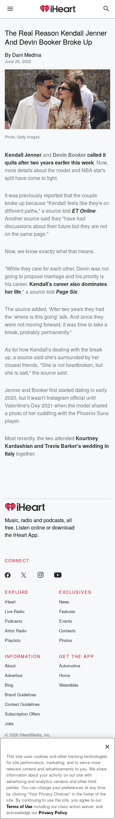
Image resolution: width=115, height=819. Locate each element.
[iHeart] (57, 9)
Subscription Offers (22, 714)
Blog (9, 685)
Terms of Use (19, 806)
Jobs (9, 723)
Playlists (13, 640)
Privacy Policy (53, 812)
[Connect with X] (23, 575)
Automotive (69, 666)
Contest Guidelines (22, 704)
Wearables (69, 685)
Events (65, 621)
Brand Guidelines (20, 694)
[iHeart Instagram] (40, 575)
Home (64, 675)
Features (67, 611)
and (39, 446)
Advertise (13, 675)
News (64, 602)
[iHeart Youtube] (58, 575)
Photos (65, 640)
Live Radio (14, 611)
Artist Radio (16, 631)
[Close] (107, 747)
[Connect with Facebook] (8, 575)
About (10, 666)
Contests (67, 631)
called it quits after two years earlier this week (55, 158)
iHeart (10, 602)
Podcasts (13, 621)
